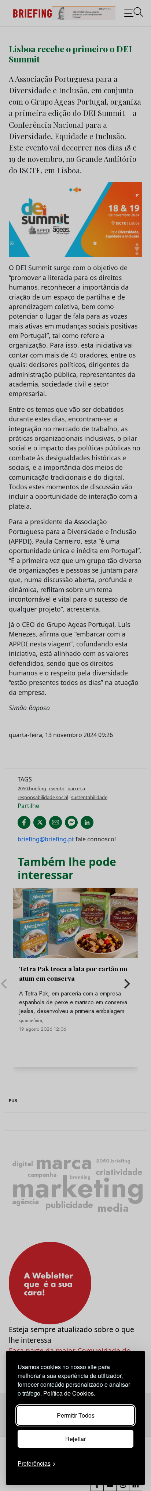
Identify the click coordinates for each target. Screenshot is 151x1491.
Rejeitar (75, 1438)
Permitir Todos (76, 1415)
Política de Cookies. (69, 1393)
